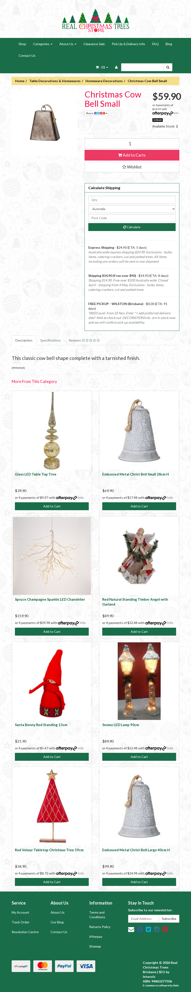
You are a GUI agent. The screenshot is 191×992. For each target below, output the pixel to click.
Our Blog (57, 922)
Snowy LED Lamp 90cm (120, 725)
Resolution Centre (25, 932)
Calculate (133, 227)
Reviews (75, 340)
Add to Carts (134, 155)
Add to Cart (52, 506)
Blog (169, 44)
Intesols (149, 977)
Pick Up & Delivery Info (128, 44)
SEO (162, 972)
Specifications (50, 340)
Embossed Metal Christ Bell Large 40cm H (136, 850)
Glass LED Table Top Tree (35, 474)
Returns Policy (99, 927)
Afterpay (95, 936)
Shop (22, 44)
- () (102, 67)
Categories (41, 44)
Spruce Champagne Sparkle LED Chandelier (50, 599)
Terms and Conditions (97, 914)
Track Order (20, 922)
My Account (20, 912)
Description (23, 340)
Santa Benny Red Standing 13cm (41, 725)
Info (176, 113)
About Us (66, 44)
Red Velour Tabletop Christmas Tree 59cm (49, 850)
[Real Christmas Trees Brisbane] (95, 18)
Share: (90, 113)
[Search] (167, 67)
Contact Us (27, 55)
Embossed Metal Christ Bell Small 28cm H (135, 474)
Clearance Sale (94, 44)
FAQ (155, 44)
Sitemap (95, 946)
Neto (176, 985)
